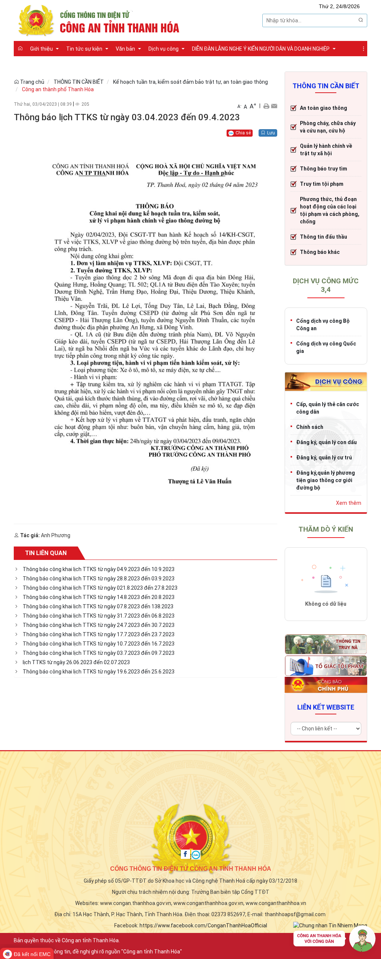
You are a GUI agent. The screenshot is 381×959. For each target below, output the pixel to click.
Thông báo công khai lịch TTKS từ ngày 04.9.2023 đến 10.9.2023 (99, 569)
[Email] (274, 105)
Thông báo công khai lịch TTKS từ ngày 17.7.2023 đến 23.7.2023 (99, 634)
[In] (266, 105)
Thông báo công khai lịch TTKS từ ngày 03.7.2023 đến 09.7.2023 (99, 653)
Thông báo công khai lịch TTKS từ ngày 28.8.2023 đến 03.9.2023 (99, 579)
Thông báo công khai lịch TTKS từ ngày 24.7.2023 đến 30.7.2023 (99, 625)
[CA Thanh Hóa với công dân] (334, 940)
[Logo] (101, 20)
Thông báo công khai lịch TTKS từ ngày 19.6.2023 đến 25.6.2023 (99, 672)
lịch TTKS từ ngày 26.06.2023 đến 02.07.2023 (76, 662)
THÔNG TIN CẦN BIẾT (79, 82)
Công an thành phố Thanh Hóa (58, 89)
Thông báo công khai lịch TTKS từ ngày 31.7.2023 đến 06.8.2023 (99, 616)
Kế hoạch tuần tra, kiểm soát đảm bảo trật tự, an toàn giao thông (190, 82)
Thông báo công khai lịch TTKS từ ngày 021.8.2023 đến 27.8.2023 (100, 588)
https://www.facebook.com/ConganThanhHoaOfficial (203, 925)
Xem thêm (348, 503)
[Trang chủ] (20, 48)
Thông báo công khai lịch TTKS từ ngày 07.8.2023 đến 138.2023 (98, 606)
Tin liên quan (46, 553)
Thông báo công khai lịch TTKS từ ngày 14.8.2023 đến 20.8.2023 (99, 597)
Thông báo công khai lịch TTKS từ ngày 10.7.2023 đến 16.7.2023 (99, 644)
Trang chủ (31, 82)
